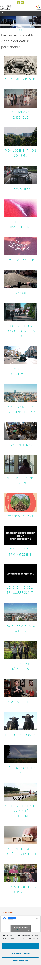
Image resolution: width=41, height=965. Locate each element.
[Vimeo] (22, 2)
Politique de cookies (30, 938)
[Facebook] (18, 2)
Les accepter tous (20, 946)
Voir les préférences (20, 960)
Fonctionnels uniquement (20, 953)
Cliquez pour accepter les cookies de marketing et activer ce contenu (20, 929)
